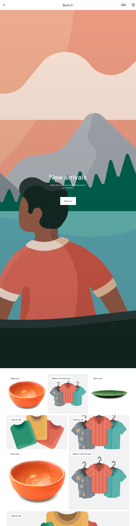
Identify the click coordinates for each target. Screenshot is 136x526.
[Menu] (4, 5)
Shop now (68, 201)
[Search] (122, 5)
